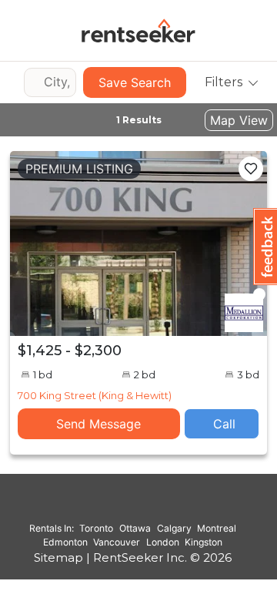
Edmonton (65, 542)
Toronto (96, 528)
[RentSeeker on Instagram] (114, 506)
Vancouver (116, 542)
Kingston (203, 542)
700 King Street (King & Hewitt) (95, 395)
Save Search (134, 82)
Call (224, 423)
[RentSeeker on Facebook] (133, 506)
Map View (239, 120)
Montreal (216, 528)
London (162, 542)
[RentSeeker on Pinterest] (94, 506)
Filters (223, 82)
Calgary (174, 528)
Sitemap (58, 557)
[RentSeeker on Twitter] (152, 506)
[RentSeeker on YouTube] (171, 506)
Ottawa (135, 528)
